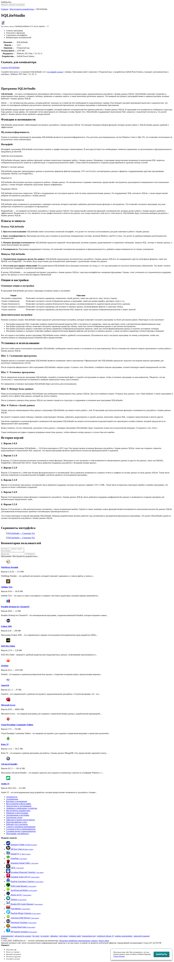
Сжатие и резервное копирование (20, 827)
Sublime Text (6, 587)
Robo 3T (5, 744)
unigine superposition (123, 936)
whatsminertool (7, 936)
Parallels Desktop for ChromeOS (15, 607)
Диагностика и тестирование (18, 806)
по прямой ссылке (55, 72)
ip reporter (45, 936)
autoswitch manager (142, 936)
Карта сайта (104, 941)
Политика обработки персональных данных (78, 941)
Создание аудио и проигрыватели (20, 829)
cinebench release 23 (105, 936)
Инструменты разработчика (22, 9)
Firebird (4, 666)
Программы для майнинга (17, 833)
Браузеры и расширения (16, 801)
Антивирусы (11, 797)
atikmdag (54, 936)
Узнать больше (119, 956)
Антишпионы (12, 799)
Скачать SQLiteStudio (10, 67)
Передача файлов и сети (16, 822)
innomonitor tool (89, 936)
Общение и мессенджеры (17, 813)
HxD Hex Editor (8, 646)
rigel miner (63, 936)
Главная (4, 9)
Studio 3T (5, 784)
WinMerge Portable (9, 567)
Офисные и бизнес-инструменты (20, 820)
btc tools (35, 936)
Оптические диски (14, 817)
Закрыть (161, 954)
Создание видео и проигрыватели (21, 831)
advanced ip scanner (23, 936)
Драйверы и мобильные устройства (21, 808)
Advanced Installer (9, 764)
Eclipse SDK (6, 626)
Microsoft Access (8, 705)
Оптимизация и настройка (17, 815)
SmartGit (5, 685)
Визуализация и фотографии (18, 804)
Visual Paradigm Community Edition (17, 725)
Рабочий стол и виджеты (17, 824)
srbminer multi (75, 936)
